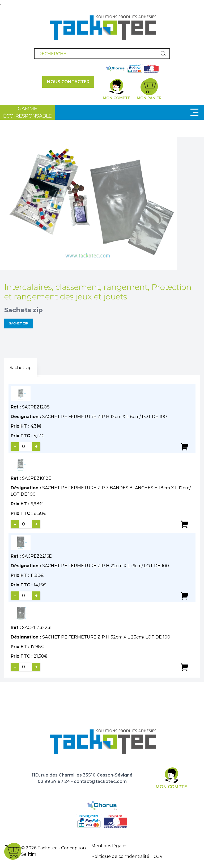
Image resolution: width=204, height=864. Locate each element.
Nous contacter (68, 81)
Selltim (28, 854)
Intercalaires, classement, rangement (76, 287)
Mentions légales (109, 845)
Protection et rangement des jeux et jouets (98, 292)
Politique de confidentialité (120, 856)
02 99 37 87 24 (54, 781)
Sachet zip (18, 323)
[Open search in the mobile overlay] (102, 53)
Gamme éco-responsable (27, 112)
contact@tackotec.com (100, 781)
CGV (158, 856)
